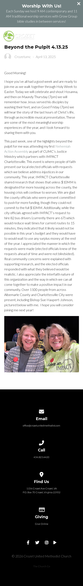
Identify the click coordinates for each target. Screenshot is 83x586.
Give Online (41, 523)
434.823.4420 (41, 457)
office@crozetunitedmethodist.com (41, 425)
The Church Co (41, 566)
